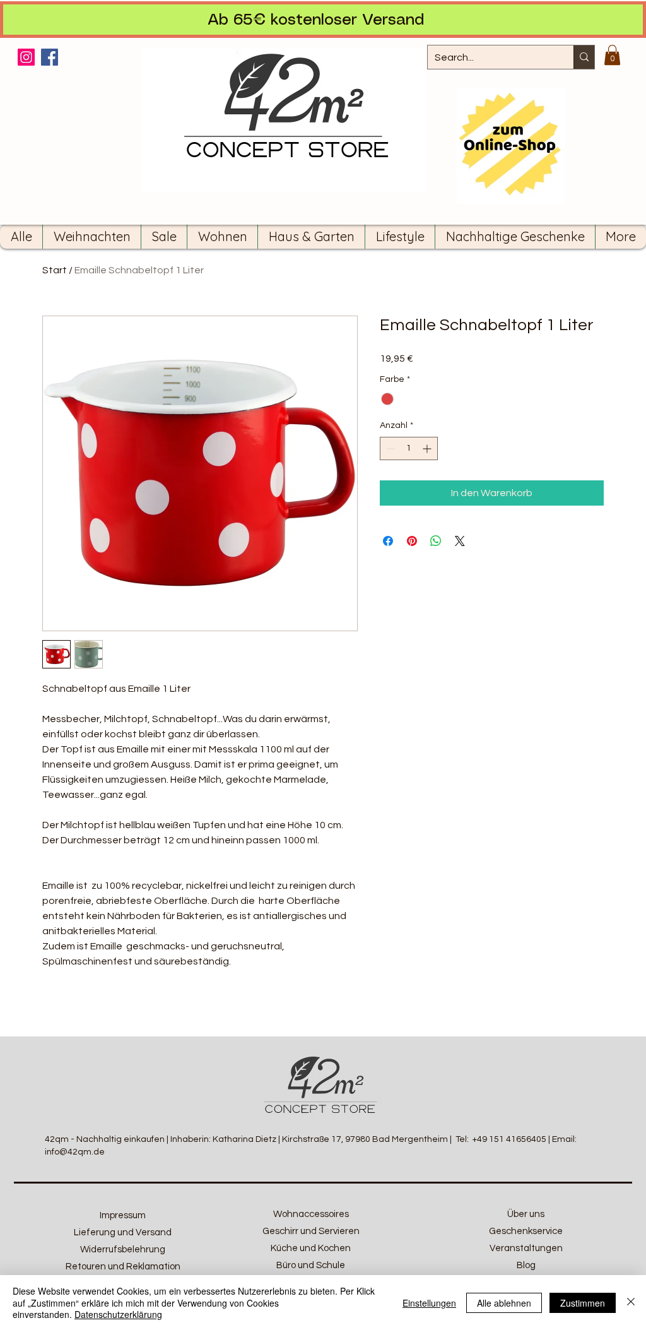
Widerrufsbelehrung (122, 1249)
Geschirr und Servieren (311, 1231)
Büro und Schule (310, 1265)
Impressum (123, 1215)
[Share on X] (459, 541)
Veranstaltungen (526, 1248)
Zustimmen (582, 1303)
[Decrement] (389, 448)
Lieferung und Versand (123, 1232)
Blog (526, 1265)
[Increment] (428, 448)
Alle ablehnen (504, 1303)
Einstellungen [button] (429, 1303)
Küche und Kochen (311, 1248)
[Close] (630, 1302)
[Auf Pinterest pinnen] (412, 541)
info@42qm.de (75, 1152)
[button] (612, 55)
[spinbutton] (408, 448)
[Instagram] (26, 57)
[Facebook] (49, 57)
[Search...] (583, 57)
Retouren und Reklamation (123, 1266)
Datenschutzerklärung (118, 1314)
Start (54, 270)
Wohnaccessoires (311, 1214)
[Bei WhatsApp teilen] (435, 541)
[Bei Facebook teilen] (388, 541)
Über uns (525, 1214)
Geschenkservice (526, 1231)
